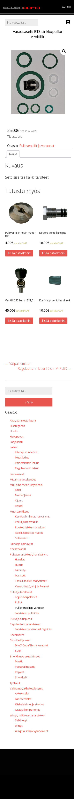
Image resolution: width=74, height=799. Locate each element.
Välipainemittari (18, 363)
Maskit (19, 661)
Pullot (18, 602)
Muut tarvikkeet (19, 511)
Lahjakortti (16, 442)
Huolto (14, 431)
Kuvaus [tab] (13, 154)
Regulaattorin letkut (27, 468)
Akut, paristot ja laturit (23, 420)
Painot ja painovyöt (21, 544)
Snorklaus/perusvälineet (25, 656)
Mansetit (20, 575)
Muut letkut (22, 457)
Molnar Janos (23, 495)
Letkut (13, 447)
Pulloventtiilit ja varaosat (36, 145)
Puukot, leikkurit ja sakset (30, 527)
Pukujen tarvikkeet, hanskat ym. (29, 554)
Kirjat (18, 490)
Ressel (19, 506)
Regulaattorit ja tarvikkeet (25, 624)
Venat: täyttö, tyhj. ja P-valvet (32, 586)
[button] (64, 51)
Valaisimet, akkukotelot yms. (26, 688)
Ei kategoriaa (17, 426)
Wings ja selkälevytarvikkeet (31, 731)
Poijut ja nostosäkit (26, 522)
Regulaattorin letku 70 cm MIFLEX (44, 368)
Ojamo (19, 500)
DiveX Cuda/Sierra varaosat (31, 645)
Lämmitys (20, 570)
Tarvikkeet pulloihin (27, 613)
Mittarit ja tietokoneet (23, 479)
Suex (18, 650)
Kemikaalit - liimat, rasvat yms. (32, 516)
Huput (19, 565)
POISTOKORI (18, 549)
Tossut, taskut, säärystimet (30, 581)
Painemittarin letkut (27, 463)
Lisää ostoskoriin (19, 253)
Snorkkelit (21, 677)
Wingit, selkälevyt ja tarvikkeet (27, 715)
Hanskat (20, 559)
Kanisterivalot (23, 699)
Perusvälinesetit (25, 667)
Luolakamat (17, 474)
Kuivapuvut (16, 436)
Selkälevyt (21, 720)
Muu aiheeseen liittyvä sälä (26, 485)
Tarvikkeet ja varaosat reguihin (33, 629)
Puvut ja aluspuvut (21, 619)
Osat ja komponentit (27, 709)
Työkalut (15, 683)
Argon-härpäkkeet (26, 597)
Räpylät (19, 672)
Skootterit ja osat (20, 640)
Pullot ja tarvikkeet (21, 592)
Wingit (18, 725)
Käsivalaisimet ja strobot (29, 704)
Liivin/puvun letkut (26, 452)
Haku (29, 402)
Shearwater (17, 635)
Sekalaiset (21, 538)
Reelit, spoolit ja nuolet (29, 533)
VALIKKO (66, 6)
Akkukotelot (22, 693)
